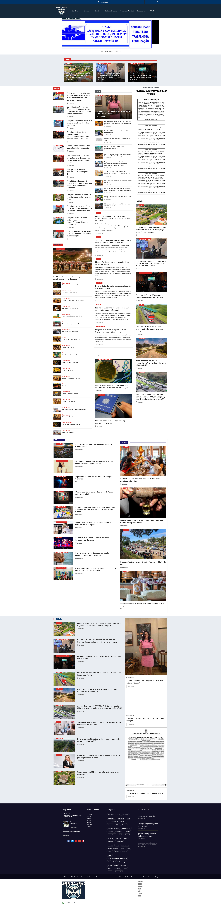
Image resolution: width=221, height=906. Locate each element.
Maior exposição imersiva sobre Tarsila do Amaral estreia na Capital (94, 493)
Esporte (89, 824)
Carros (122, 821)
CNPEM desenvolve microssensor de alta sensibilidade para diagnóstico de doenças (111, 386)
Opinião (117, 851)
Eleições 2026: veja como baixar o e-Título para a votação (117, 131)
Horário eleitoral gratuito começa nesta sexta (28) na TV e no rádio (113, 287)
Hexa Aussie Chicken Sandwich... (72, 316)
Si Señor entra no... (68, 370)
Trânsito (142, 338)
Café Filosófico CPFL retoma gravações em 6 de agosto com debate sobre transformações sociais (79, 159)
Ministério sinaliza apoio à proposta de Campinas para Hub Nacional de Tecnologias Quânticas (79, 184)
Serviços (75, 11)
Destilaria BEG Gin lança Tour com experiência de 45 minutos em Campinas (140, 480)
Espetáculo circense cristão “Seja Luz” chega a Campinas (93, 477)
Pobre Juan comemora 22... (70, 285)
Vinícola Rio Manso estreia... (70, 308)
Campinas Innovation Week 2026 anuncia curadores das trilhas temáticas (79, 122)
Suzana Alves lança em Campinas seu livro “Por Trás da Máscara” (113, 112)
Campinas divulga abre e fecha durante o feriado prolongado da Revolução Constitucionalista (79, 208)
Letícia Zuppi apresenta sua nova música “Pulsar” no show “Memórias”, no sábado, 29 (95, 462)
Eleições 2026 (100, 326)
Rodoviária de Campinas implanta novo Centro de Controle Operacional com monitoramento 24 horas (109, 75)
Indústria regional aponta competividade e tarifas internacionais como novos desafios (117, 189)
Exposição (60, 491)
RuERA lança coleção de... (70, 386)
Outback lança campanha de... (71, 378)
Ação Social (121, 818)
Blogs (89, 826)
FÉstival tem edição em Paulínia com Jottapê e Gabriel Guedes (117, 205)
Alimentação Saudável (114, 814)
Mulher (89, 816)
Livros (117, 845)
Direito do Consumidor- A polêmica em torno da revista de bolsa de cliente (72, 815)
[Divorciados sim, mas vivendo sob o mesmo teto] (66, 824)
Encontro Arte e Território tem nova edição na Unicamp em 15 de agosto (93, 523)
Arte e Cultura (59, 93)
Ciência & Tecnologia (60, 180)
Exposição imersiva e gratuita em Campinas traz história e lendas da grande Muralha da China (117, 123)
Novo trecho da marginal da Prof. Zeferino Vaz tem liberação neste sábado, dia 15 (151, 363)
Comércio (127, 831)
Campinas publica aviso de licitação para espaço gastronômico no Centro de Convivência (77, 221)
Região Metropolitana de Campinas (117, 858)
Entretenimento (67, 423)
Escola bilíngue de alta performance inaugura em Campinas (115, 147)
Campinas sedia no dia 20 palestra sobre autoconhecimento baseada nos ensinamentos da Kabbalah (79, 135)
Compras (110, 831)
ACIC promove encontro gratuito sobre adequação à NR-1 (79, 171)
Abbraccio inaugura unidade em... (72, 324)
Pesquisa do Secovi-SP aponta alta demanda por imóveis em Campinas (140, 76)
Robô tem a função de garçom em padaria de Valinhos (118, 181)
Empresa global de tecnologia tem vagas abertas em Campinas (111, 422)
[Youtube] (76, 841)
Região (126, 488)
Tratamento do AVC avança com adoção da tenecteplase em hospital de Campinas (99, 723)
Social (100, 95)
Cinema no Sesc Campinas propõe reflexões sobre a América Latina (147, 843)
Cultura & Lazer (111, 11)
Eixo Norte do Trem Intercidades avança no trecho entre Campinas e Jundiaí (149, 329)
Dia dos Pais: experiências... (70, 293)
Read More (131, 686)
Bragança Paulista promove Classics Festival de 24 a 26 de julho (143, 563)
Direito (120, 835)
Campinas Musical (127, 11)
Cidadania (110, 825)
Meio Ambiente (125, 845)
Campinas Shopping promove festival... (74, 409)
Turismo (126, 447)
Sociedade (60, 106)
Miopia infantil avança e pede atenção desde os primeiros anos (117, 197)
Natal (128, 848)
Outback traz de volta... (69, 401)
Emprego (101, 395)
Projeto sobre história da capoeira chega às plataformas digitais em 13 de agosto (92, 554)
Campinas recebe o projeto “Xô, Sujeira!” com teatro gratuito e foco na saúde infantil (95, 569)
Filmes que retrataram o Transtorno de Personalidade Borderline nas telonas (72, 831)
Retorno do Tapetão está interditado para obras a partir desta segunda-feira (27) (98, 740)
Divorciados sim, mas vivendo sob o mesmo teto (76, 823)
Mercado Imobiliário (137, 63)
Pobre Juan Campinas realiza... (71, 425)
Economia (59, 120)
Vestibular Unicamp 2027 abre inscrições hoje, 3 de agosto (78, 147)
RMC (152, 11)
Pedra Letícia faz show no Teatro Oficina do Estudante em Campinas (92, 539)
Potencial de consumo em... (70, 394)
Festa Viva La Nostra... (68, 432)
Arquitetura (125, 814)
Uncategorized (119, 872)
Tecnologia (117, 868)
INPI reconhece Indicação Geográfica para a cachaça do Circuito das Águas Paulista (141, 521)
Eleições (99, 283)
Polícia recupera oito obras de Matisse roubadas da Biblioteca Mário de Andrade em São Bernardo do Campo (79, 96)
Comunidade (118, 831)
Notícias (59, 206)
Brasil (97, 11)
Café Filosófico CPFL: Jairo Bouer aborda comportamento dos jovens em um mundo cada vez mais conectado (79, 110)
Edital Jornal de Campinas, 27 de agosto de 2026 (117, 139)
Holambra (110, 845)
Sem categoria (123, 862)
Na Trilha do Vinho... (68, 347)
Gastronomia (141, 11)
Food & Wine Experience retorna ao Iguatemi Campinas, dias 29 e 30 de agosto (69, 278)
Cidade (86, 11)
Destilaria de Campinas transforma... (73, 355)
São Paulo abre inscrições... (70, 331)
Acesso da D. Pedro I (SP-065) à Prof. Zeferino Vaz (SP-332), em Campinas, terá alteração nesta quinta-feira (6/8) (150, 396)
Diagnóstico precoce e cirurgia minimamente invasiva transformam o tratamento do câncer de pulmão (115, 163)
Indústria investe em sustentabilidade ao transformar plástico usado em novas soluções (148, 825)
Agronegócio (66, 329)
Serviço (110, 865)
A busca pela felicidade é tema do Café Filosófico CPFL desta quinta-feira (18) (79, 233)
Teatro (59, 537)
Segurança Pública (104, 63)
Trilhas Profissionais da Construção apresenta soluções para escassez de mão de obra (117, 173)
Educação (59, 145)
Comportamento (61, 131)
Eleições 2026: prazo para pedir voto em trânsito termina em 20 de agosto (110, 330)
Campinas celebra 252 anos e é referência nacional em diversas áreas (79, 197)
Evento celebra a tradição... (70, 362)
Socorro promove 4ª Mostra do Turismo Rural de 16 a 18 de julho (142, 604)
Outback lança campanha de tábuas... (73, 300)
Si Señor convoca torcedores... (71, 339)
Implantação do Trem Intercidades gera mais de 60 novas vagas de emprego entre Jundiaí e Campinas (78, 75)
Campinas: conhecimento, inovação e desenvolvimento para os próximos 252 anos (98, 756)
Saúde (98, 213)
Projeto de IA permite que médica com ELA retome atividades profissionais (112, 309)
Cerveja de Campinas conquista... (72, 417)
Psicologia (124, 851)
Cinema (124, 825)
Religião (59, 444)
